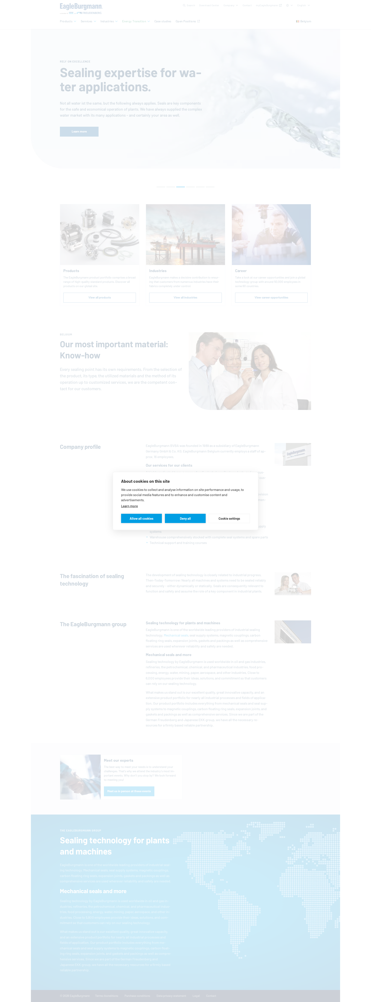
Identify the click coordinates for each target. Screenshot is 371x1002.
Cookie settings (229, 518)
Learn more (129, 506)
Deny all (185, 518)
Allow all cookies (141, 518)
